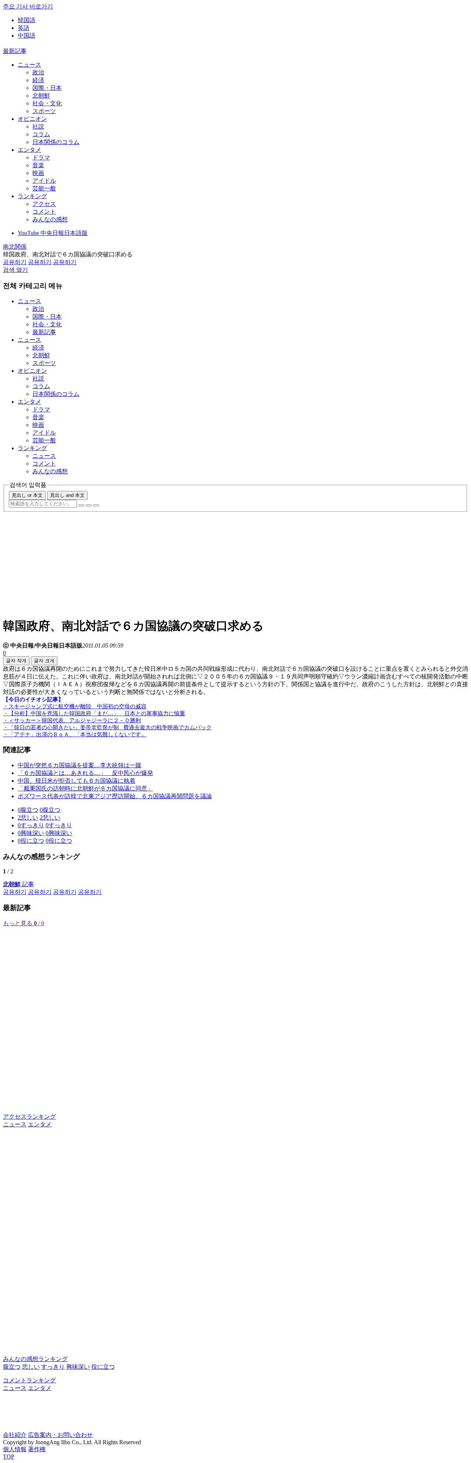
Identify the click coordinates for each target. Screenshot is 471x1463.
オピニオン (32, 119)
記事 (18, 884)
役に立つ (103, 1367)
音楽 (38, 165)
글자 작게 (16, 660)
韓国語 (26, 20)
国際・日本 (47, 88)
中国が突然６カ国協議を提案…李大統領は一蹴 (79, 765)
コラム (41, 134)
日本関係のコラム (55, 142)
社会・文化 (47, 103)
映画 (38, 173)
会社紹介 (14, 1435)
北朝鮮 (41, 95)
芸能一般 (44, 188)
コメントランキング (29, 1380)
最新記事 (14, 51)
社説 (38, 126)
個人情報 (14, 1449)
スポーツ (44, 111)
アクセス (44, 204)
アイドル (44, 181)
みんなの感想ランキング (35, 1359)
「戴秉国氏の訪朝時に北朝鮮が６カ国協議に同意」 (85, 788)
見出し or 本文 (27, 495)
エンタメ (29, 150)
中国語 (26, 35)
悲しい (31, 1367)
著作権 (37, 1449)
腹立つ (12, 1367)
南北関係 (14, 246)
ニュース (29, 65)
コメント (44, 211)
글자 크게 (44, 660)
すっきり (53, 1367)
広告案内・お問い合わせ (60, 1435)
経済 (38, 80)
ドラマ (41, 157)
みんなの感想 (50, 219)
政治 (38, 72)
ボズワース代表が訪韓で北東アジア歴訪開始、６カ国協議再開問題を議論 (115, 796)
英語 (23, 28)
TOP (8, 1456)
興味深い (78, 1367)
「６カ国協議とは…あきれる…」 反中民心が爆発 (85, 773)
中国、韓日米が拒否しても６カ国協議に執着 (76, 781)
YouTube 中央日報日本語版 (53, 233)
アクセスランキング (29, 1116)
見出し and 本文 (67, 495)
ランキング (32, 196)
